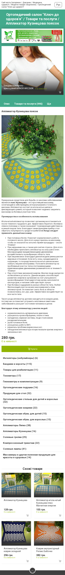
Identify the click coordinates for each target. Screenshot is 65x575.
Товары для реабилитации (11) (20, 369)
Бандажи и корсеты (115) (17, 364)
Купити (34, 349)
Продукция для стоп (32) (17, 393)
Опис (7, 103)
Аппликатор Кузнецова (15, 500)
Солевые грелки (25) (15, 437)
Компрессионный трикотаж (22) (21, 443)
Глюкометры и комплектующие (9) (22, 381)
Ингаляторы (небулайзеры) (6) (20, 358)
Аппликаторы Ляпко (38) (17, 425)
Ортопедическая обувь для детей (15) (25, 413)
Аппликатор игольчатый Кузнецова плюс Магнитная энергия (48, 503)
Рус (58, 4)
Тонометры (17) (12, 375)
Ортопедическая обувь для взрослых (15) (27, 419)
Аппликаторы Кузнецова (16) (19, 431)
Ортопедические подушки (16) (20, 387)
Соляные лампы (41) (14, 449)
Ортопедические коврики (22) (20, 407)
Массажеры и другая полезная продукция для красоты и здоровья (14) (29, 456)
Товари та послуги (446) (28, 103)
